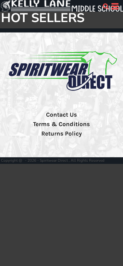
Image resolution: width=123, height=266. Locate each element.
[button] (105, 6)
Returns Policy (61, 133)
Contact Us (61, 114)
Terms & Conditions (61, 124)
